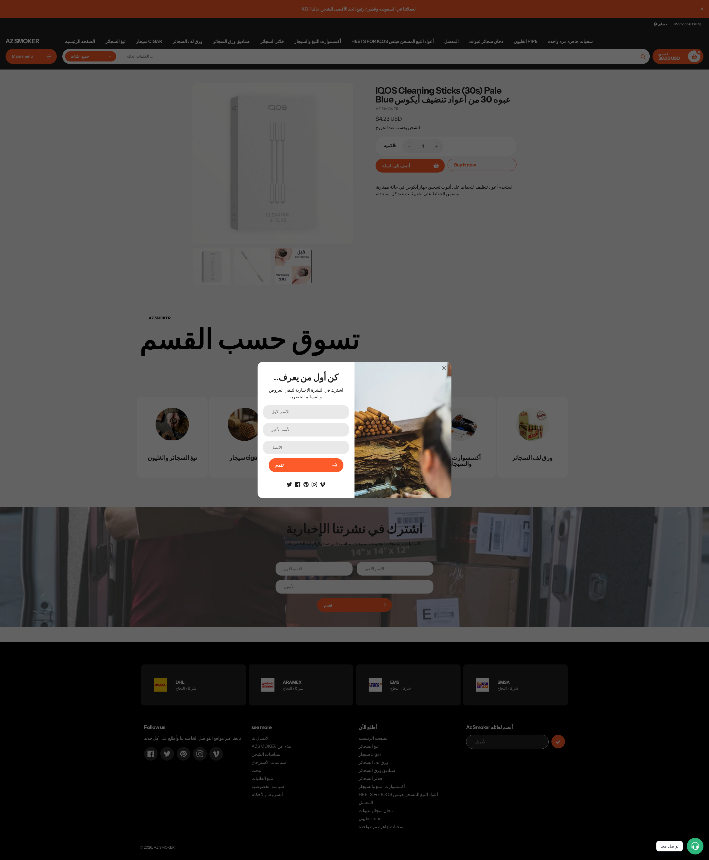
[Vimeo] (322, 484)
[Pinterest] (306, 484)
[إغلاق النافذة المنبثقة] (444, 367)
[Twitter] (289, 484)
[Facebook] (297, 484)
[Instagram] (314, 484)
